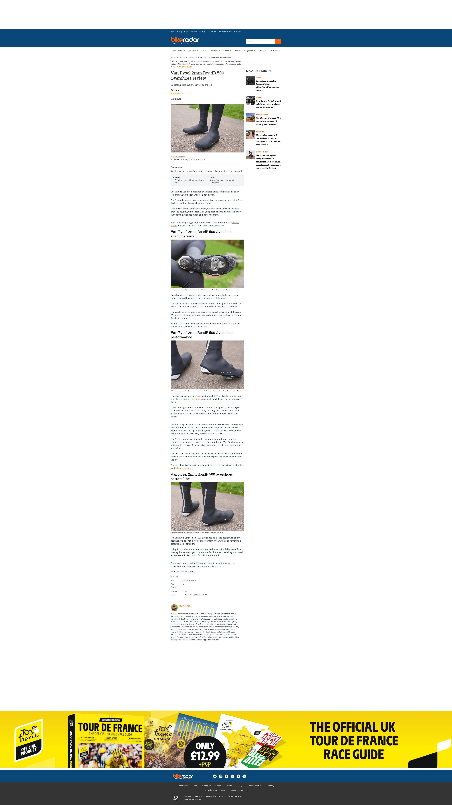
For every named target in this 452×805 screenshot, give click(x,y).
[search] (278, 41)
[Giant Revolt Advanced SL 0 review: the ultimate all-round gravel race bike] (250, 117)
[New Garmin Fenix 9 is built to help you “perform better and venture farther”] (250, 100)
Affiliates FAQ (187, 66)
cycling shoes (195, 399)
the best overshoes (183, 468)
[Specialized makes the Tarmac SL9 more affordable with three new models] (250, 80)
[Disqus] (209, 678)
